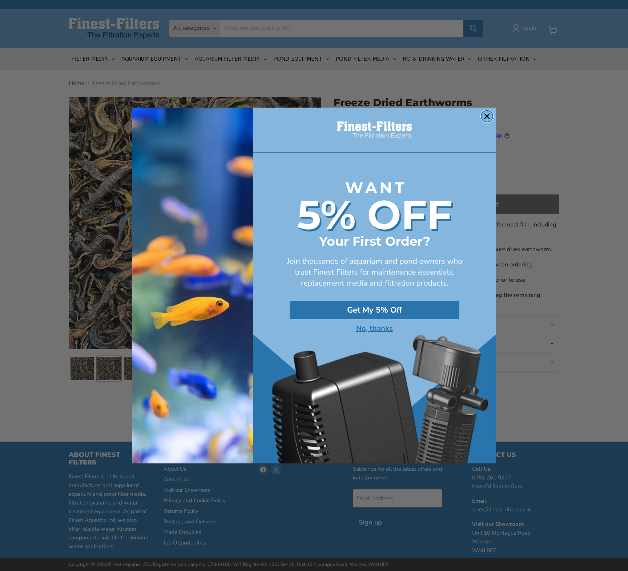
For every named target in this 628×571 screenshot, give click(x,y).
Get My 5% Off (374, 310)
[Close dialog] (487, 116)
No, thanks (374, 328)
